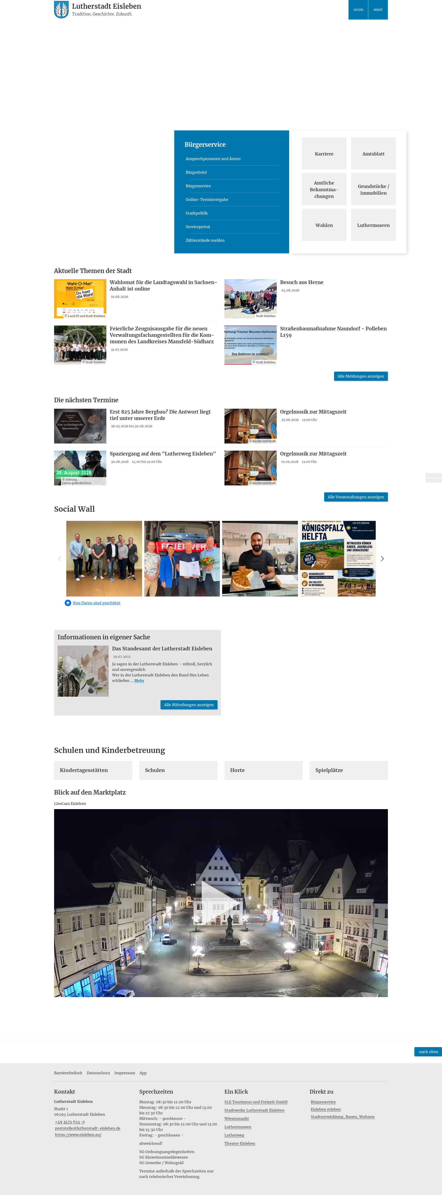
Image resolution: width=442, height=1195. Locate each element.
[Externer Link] (433, 475)
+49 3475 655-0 (69, 1121)
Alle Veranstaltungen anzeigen (356, 497)
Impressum (124, 1073)
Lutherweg (234, 1135)
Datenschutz (98, 1073)
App (143, 1073)
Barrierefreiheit (68, 1073)
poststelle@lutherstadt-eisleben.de (87, 1128)
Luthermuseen (237, 1127)
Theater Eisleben (239, 1143)
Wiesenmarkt (236, 1118)
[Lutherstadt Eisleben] (93, 1118)
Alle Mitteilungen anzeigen (189, 704)
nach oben (428, 1051)
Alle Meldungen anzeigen (361, 376)
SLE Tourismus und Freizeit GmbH (256, 1102)
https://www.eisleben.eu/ (78, 1134)
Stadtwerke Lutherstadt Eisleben (254, 1110)
